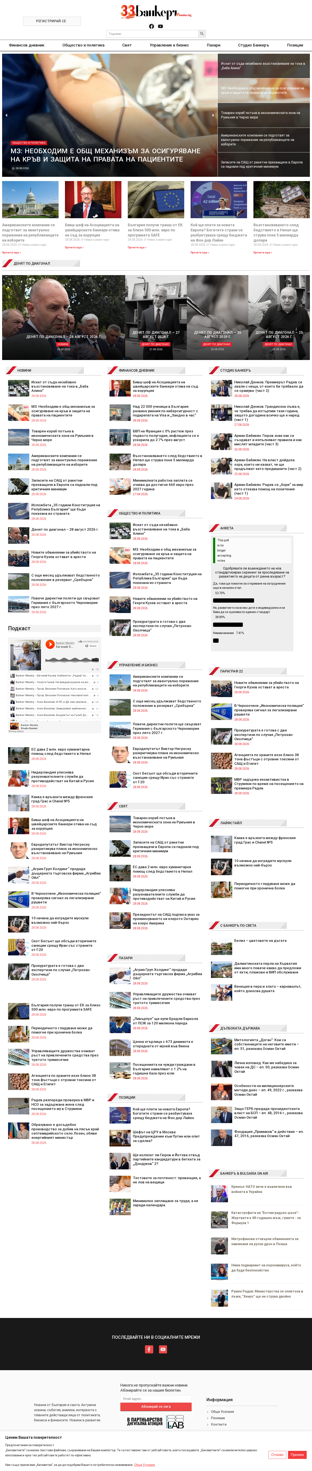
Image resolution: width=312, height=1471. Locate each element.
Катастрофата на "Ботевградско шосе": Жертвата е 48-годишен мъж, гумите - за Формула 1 (266, 1218)
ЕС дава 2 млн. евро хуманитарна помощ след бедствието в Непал (61, 751)
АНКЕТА (226, 528)
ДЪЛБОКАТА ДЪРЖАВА (240, 1028)
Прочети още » (11, 252)
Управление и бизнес (169, 45)
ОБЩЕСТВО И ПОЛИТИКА (139, 513)
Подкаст (19, 628)
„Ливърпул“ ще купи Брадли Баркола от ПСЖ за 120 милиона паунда (165, 1021)
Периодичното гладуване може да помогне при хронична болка (61, 1030)
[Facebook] (151, 26)
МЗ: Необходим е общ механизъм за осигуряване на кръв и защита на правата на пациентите (63, 410)
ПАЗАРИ (125, 958)
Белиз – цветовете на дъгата (260, 940)
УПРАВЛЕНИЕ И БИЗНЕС (138, 665)
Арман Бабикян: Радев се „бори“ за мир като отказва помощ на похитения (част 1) (268, 488)
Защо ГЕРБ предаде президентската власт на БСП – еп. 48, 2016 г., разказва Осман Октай (268, 1113)
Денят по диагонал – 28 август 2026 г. (65, 529)
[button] (6, 115)
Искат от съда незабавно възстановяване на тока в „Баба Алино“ (59, 386)
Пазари (213, 45)
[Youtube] (160, 26)
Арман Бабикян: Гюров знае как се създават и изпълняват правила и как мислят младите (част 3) (268, 439)
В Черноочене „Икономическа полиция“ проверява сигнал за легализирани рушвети (66, 897)
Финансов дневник (26, 45)
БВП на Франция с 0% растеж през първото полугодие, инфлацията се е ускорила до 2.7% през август (166, 435)
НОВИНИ (24, 370)
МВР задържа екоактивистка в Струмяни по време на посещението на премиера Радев (269, 783)
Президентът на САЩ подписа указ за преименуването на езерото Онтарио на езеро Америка (166, 918)
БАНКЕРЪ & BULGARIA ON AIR (244, 1173)
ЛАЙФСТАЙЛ (231, 823)
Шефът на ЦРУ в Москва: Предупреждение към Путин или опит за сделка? (166, 1136)
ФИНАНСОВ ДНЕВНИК (137, 370)
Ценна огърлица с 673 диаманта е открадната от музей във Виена (163, 1043)
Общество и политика (83, 45)
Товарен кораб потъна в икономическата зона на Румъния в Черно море (62, 435)
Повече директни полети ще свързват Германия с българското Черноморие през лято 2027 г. (65, 602)
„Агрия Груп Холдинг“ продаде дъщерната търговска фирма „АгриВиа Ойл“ (66, 873)
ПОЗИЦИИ (127, 1098)
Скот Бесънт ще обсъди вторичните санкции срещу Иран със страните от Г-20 (63, 945)
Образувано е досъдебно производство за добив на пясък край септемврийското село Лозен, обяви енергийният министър (65, 1131)
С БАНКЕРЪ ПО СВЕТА (238, 926)
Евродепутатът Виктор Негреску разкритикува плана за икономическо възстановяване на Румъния (64, 848)
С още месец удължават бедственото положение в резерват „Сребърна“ (65, 577)
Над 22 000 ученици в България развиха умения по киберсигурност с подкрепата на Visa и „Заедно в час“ (165, 410)
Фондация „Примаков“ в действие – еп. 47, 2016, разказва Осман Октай (269, 1133)
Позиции (295, 45)
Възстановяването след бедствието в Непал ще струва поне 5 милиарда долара (167, 460)
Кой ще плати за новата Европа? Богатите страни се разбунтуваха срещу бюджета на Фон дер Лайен (163, 1113)
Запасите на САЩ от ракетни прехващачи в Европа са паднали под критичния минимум (64, 484)
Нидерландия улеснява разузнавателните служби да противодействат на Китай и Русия (62, 776)
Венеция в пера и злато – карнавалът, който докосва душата (267, 988)
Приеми (297, 1455)
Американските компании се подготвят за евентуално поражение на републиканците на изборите (64, 460)
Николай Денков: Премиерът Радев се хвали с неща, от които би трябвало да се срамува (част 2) (268, 386)
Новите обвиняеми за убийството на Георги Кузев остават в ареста (63, 554)
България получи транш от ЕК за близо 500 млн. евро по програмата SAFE (155, 230)
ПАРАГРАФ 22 (231, 671)
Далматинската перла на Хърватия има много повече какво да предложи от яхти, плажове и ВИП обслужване (267, 967)
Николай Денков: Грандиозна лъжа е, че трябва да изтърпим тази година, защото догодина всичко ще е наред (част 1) (267, 413)
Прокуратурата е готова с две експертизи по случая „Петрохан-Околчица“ (61, 969)
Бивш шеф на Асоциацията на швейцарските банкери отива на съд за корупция (92, 230)
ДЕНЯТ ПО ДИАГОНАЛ (32, 264)
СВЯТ (123, 806)
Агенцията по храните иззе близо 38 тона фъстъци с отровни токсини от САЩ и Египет (63, 1079)
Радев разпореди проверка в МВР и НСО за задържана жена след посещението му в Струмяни (62, 1104)
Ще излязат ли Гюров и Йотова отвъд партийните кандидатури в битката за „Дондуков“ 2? (166, 1159)
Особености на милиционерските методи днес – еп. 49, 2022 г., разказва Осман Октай (268, 1090)
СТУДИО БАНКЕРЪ (235, 370)
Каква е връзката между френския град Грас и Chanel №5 (62, 799)
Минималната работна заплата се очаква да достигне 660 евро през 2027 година (163, 484)
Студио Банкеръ (253, 45)
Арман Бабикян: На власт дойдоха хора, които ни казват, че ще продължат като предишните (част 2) (267, 464)
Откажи (277, 1455)
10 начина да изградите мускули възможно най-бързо (60, 920)
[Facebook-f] (149, 1349)
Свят (127, 45)
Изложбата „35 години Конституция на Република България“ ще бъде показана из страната (65, 509)
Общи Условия (144, 1465)
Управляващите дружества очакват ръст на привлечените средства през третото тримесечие (64, 1055)
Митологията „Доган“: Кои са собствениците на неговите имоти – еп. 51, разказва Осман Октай (266, 1044)
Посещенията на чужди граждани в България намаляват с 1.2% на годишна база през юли (164, 1068)
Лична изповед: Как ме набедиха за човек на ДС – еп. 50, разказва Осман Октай (266, 1067)
